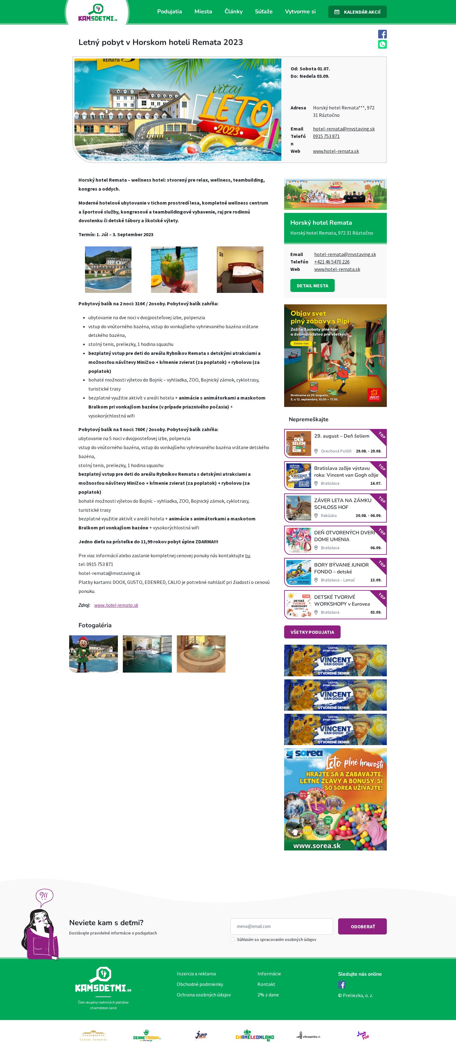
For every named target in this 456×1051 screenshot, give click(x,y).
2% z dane (268, 994)
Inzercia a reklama (196, 973)
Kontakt (266, 984)
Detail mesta (312, 285)
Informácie (269, 973)
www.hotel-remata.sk (336, 151)
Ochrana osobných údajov (204, 994)
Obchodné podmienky (200, 984)
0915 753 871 (326, 136)
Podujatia (169, 11)
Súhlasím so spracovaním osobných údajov (276, 939)
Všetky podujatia (312, 632)
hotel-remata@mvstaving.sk (344, 129)
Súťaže (264, 11)
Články (234, 11)
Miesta (203, 11)
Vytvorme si (300, 11)
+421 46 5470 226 (332, 261)
